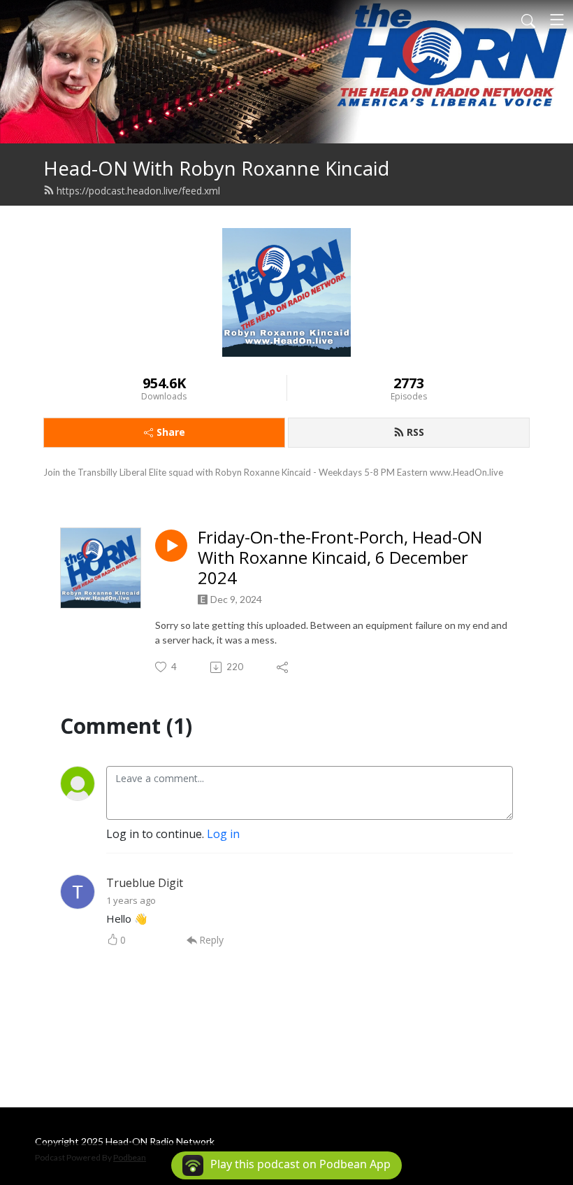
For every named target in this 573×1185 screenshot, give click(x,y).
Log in (223, 834)
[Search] (528, 20)
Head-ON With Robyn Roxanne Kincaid (216, 168)
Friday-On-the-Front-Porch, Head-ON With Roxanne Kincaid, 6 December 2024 (340, 557)
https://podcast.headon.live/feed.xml (138, 190)
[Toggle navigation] (557, 19)
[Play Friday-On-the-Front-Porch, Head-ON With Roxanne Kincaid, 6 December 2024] (171, 546)
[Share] (283, 667)
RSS (415, 432)
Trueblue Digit (144, 882)
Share (171, 432)
